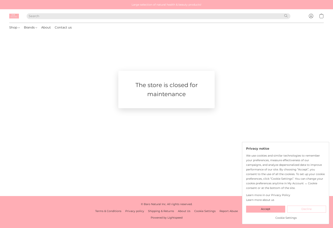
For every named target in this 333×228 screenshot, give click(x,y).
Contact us (63, 27)
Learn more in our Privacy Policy (268, 195)
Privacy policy (134, 211)
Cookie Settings (205, 211)
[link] (286, 216)
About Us (184, 211)
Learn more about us (260, 200)
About (46, 27)
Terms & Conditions (108, 211)
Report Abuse (228, 211)
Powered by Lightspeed (166, 217)
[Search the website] (286, 15)
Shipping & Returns (161, 211)
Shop (13, 27)
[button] (14, 16)
